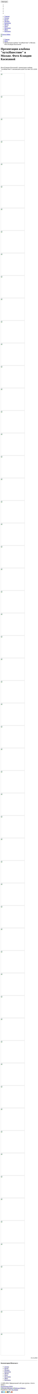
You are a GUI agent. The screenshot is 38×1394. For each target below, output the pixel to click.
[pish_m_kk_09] (13, 275)
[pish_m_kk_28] (13, 702)
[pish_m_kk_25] (13, 635)
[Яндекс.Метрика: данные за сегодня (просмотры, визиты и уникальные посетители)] (7, 1388)
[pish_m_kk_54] (13, 1287)
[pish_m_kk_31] (13, 770)
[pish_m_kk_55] (13, 1310)
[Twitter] (4, 1392)
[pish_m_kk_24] (13, 612)
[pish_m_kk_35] (13, 860)
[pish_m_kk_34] (13, 837)
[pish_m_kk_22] (13, 567)
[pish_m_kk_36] (13, 882)
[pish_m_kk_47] (13, 1130)
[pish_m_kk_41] (13, 995)
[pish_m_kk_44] (13, 1062)
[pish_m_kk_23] (13, 590)
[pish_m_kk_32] (13, 792)
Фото (6, 26)
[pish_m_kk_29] (13, 725)
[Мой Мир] (8, 1392)
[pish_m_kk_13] (13, 365)
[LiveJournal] (10, 1392)
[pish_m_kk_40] (13, 972)
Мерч (6, 29)
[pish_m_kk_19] (13, 500)
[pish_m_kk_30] (13, 747)
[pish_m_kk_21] (13, 545)
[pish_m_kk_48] (13, 1152)
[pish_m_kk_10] (13, 297)
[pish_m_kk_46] (13, 1107)
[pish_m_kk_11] (13, 320)
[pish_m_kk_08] (13, 252)
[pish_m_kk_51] (13, 1220)
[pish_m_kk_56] (13, 1332)
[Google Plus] (12, 1392)
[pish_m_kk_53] (13, 1265)
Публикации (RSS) (7, 1386)
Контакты (7, 31)
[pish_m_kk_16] (13, 432)
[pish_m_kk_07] (13, 230)
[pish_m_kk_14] (13, 387)
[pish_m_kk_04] (13, 162)
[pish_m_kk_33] (13, 815)
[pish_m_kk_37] (13, 905)
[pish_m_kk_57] (13, 1355)
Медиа (6, 24)
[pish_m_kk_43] (13, 1040)
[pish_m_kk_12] (13, 342)
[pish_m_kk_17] (13, 455)
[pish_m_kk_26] (13, 657)
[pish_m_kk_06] (13, 207)
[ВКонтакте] (2, 1392)
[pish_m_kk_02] (13, 117)
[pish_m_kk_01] (13, 95)
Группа (6, 18)
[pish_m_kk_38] (13, 927)
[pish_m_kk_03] (13, 140)
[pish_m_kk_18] (13, 477)
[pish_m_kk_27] (13, 680)
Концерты (7, 23)
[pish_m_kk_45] (13, 1085)
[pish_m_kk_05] (13, 185)
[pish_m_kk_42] (13, 1017)
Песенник (7, 28)
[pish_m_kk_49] (13, 1175)
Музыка (6, 21)
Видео (6, 19)
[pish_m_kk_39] (13, 950)
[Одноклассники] (6, 1392)
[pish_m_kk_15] (13, 410)
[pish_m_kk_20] (13, 522)
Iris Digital (15, 1390)
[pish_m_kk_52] (13, 1242)
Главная (6, 16)
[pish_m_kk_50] (13, 1197)
